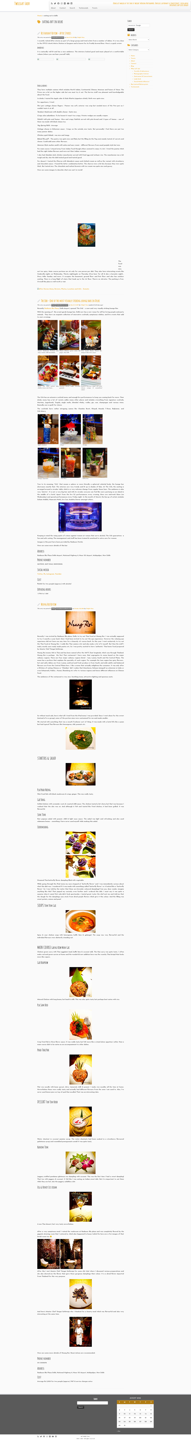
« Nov (118, 1421)
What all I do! (135, 68)
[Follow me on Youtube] (69, 4)
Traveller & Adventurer (141, 71)
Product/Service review (57, 37)
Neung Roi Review (48, 594)
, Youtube (57, 564)
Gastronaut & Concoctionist (143, 76)
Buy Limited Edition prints (139, 84)
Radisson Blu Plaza (51, 298)
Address (40, 541)
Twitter (40, 564)
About (53, 8)
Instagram (50, 564)
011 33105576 (42, 1352)
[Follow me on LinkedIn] (72, 4)
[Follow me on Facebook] (59, 4)
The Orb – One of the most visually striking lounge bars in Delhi (70, 290)
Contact (63, 8)
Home (39, 16)
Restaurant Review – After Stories (56, 33)
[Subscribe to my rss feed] (52, 4)
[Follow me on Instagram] (62, 4)
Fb (44, 564)
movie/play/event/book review (63, 598)
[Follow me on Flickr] (65, 4)
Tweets (94, 8)
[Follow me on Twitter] (55, 4)
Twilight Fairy (22, 3)
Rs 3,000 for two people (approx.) (57, 1371)
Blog (132, 66)
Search (72, 8)
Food (53, 294)
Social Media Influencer (142, 81)
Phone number (44, 550)
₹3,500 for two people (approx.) (54, 573)
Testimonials (83, 8)
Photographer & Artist (141, 73)
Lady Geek (137, 79)
